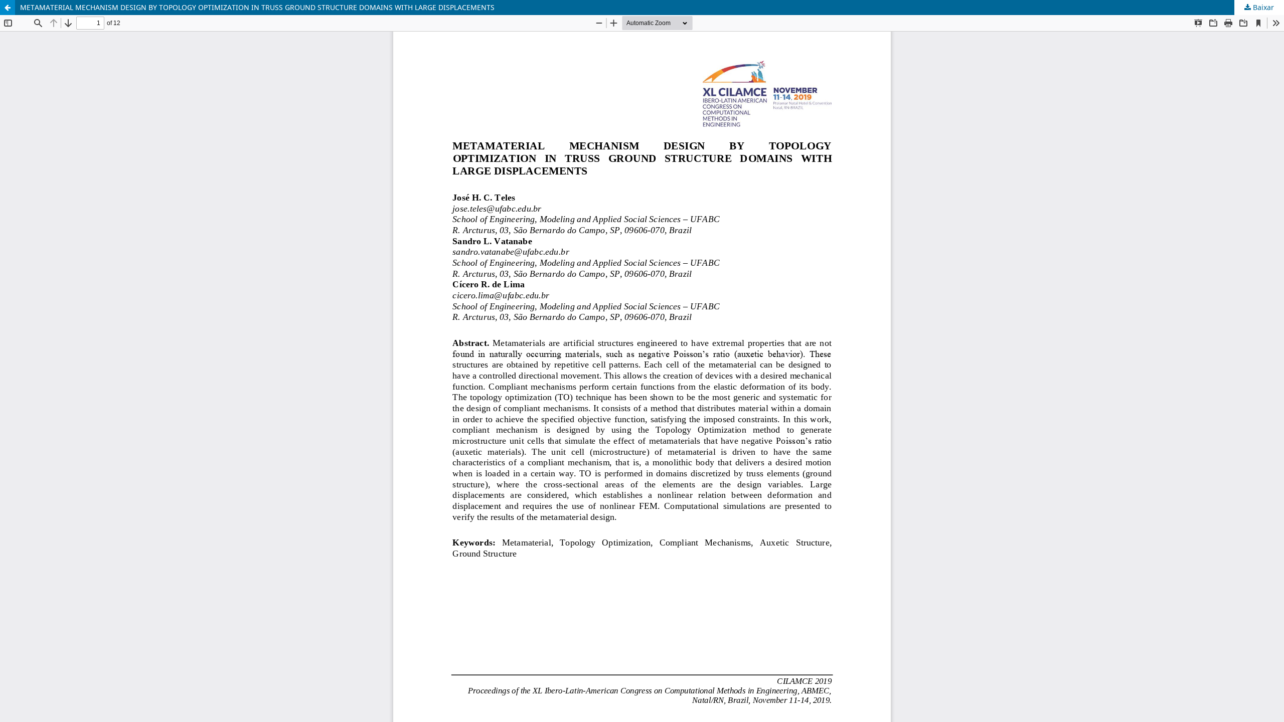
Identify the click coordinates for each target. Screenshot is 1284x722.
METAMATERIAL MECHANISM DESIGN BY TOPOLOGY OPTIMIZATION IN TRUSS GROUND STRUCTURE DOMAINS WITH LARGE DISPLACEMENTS (257, 7)
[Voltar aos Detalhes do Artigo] (7, 7)
